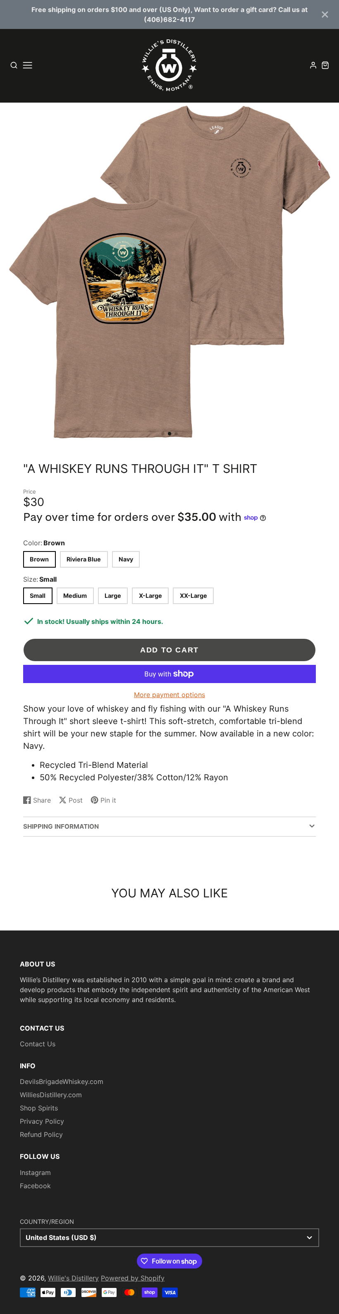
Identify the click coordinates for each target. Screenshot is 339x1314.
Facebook (35, 1186)
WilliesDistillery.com (51, 1095)
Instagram (35, 1172)
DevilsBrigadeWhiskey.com (61, 1081)
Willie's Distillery (73, 1278)
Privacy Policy (42, 1121)
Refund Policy (41, 1134)
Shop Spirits (39, 1108)
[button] (163, 433)
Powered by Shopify (133, 1278)
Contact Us (37, 1044)
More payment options (169, 695)
